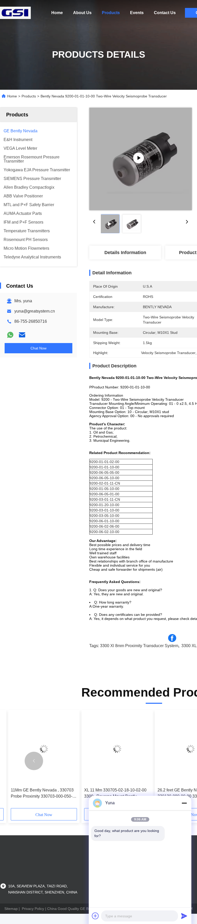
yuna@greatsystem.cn (34, 311)
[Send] (184, 915)
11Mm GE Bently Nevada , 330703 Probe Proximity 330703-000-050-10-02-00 (42, 793)
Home (57, 13)
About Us (82, 13)
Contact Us (165, 13)
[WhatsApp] (10, 335)
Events (137, 13)
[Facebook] (172, 638)
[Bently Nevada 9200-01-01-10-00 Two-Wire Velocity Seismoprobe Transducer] (140, 159)
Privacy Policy (33, 909)
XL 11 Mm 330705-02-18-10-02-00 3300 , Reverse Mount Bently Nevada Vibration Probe (115, 793)
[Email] (22, 335)
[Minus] (184, 803)
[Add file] (95, 915)
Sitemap (11, 909)
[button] (34, 761)
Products (111, 13)
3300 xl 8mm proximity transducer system (139, 646)
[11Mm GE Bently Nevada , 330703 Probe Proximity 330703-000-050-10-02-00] (44, 748)
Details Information (125, 252)
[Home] (15, 13)
